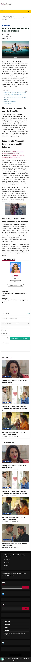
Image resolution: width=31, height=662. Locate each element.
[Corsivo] (4, 323)
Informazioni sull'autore (10, 101)
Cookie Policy (7, 560)
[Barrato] (7, 323)
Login (28, 313)
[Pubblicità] (15, 655)
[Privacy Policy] (11, 655)
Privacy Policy (7, 563)
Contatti (6, 627)
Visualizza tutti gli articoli (15, 285)
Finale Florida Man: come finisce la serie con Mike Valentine (14, 95)
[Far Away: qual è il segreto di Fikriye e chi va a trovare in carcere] (15, 369)
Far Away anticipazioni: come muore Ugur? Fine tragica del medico (14, 544)
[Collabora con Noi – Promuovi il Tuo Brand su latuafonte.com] (13, 655)
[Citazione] (12, 323)
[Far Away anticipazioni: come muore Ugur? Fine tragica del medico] (15, 533)
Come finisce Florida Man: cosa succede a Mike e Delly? (15, 98)
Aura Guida (6, 34)
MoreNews (23, 658)
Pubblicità (6, 566)
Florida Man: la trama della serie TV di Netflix (15, 92)
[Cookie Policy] (20, 655)
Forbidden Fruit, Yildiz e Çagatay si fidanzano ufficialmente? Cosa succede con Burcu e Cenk (14, 407)
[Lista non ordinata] (11, 323)
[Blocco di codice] (14, 323)
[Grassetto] (2, 323)
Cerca (3, 583)
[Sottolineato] (5, 323)
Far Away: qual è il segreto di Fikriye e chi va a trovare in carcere (14, 381)
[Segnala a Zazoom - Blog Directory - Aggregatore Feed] (3, 594)
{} (17, 323)
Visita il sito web (15, 281)
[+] (19, 323)
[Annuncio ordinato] (9, 323)
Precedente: (14, 293)
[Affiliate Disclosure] (18, 655)
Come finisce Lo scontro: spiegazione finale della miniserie (13, 152)
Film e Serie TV (6, 25)
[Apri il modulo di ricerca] (28, 11)
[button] (2, 11)
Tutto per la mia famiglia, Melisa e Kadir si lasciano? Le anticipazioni (13, 433)
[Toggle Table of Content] (25, 90)
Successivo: (15, 300)
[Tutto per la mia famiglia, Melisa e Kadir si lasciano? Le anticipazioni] (15, 421)
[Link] (16, 323)
